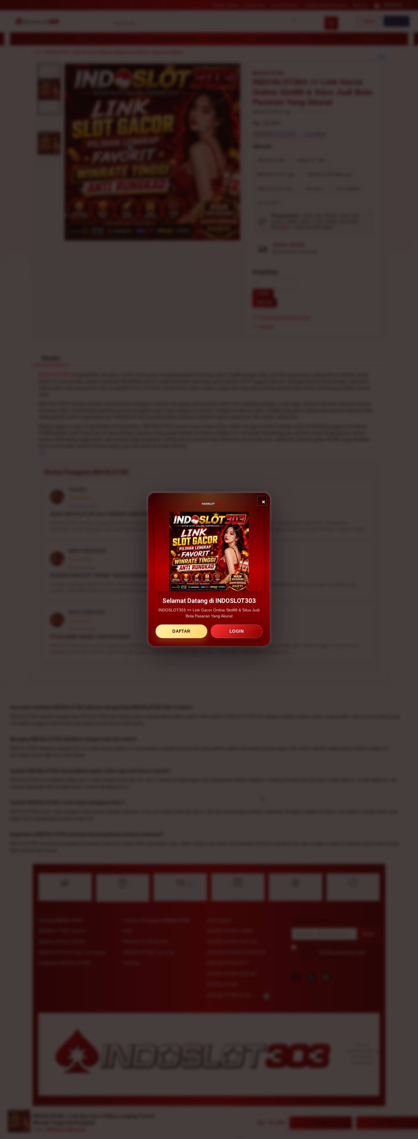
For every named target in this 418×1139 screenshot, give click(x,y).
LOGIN (236, 631)
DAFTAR (181, 631)
